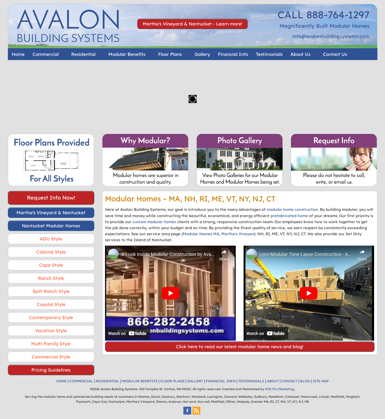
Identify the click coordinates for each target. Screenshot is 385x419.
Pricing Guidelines (50, 370)
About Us (300, 54)
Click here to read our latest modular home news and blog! (239, 346)
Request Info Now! (51, 197)
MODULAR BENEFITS (139, 381)
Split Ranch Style (51, 291)
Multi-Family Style (51, 343)
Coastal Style (51, 304)
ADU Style (51, 238)
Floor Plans (170, 54)
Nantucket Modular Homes (51, 225)
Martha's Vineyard (238, 233)
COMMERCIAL (81, 381)
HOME (61, 381)
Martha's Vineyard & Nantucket (50, 212)
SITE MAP (321, 381)
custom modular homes (154, 221)
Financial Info (233, 54)
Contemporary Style (51, 317)
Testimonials (269, 54)
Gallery (202, 54)
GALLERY (195, 381)
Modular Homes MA (201, 233)
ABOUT (273, 381)
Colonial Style (51, 252)
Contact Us (335, 54)
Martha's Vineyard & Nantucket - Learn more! (192, 23)
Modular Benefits (126, 54)
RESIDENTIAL (107, 381)
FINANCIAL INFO (220, 381)
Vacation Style (51, 330)
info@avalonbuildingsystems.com (331, 36)
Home (18, 54)
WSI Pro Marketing (279, 389)
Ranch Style (51, 278)
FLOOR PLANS (172, 381)
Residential (83, 54)
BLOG (305, 381)
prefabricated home (289, 215)
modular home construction (292, 209)
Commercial (45, 54)
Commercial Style (51, 356)
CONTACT (289, 381)
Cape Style (51, 265)
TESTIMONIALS (251, 381)
